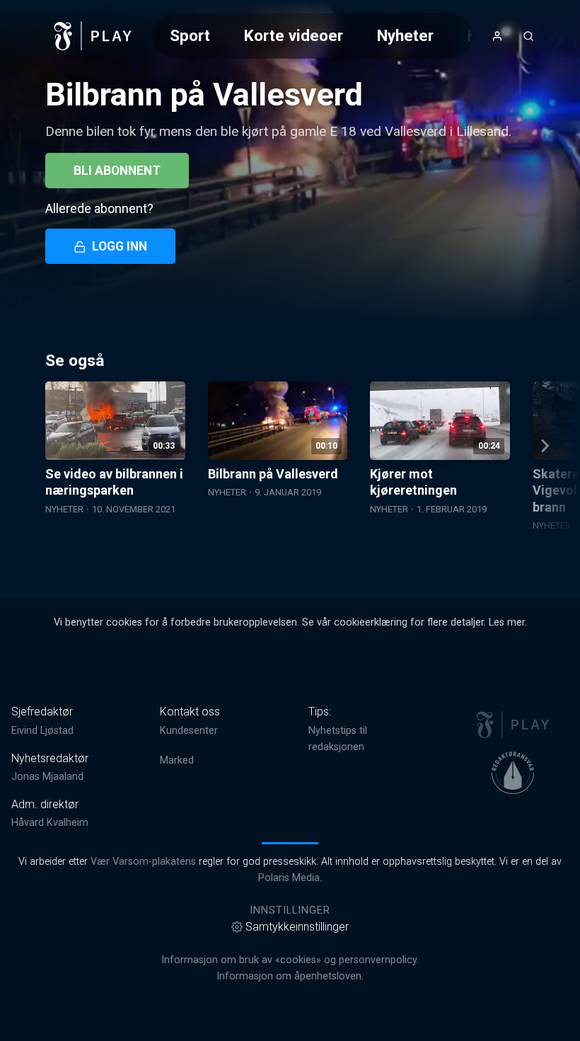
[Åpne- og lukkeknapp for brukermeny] (497, 36)
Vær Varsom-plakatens (143, 862)
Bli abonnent (117, 170)
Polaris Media (289, 878)
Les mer (507, 622)
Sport (190, 35)
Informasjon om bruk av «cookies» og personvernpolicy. (290, 960)
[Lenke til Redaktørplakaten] (513, 773)
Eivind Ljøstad (42, 731)
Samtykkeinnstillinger (297, 926)
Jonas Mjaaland (47, 777)
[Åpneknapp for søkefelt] (528, 36)
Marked (177, 760)
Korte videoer (293, 35)
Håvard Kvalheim (49, 823)
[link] (93, 36)
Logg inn (119, 246)
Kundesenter (189, 731)
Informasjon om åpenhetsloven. (290, 976)
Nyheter (405, 35)
